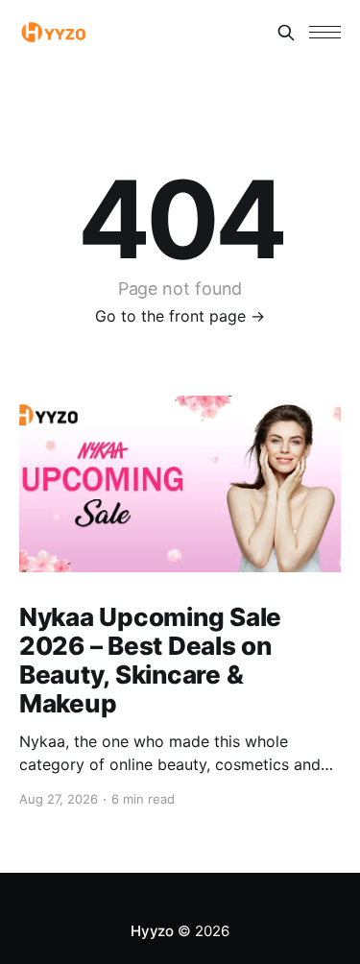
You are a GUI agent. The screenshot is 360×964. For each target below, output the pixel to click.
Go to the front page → (180, 315)
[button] (325, 32)
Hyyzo (152, 931)
